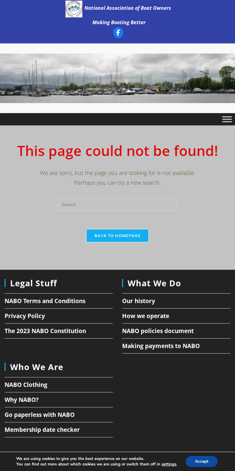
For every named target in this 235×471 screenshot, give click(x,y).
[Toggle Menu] (227, 119)
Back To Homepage (117, 235)
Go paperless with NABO (40, 415)
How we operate (145, 316)
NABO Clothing (26, 385)
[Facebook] (118, 33)
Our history (138, 301)
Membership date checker (42, 430)
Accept (201, 461)
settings (169, 464)
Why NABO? (22, 400)
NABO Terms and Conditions (45, 301)
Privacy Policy (25, 316)
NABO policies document (158, 331)
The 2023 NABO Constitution (45, 331)
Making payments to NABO (161, 346)
